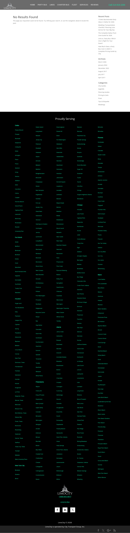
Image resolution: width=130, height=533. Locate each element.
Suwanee (79, 173)
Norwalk (38, 279)
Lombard (79, 386)
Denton (17, 176)
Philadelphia (40, 382)
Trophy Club (18, 288)
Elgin (78, 247)
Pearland (17, 316)
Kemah (17, 383)
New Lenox (80, 403)
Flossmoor (80, 315)
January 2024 (102, 65)
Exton (58, 135)
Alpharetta (59, 336)
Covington (59, 386)
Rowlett (17, 227)
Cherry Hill (39, 391)
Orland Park (80, 420)
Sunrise (100, 465)
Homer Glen (80, 348)
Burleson (17, 254)
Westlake (17, 292)
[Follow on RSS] (114, 530)
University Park (19, 231)
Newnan (79, 127)
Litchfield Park (102, 222)
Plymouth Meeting (61, 270)
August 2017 (102, 71)
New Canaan (39, 270)
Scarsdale (38, 329)
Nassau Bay (18, 417)
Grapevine (18, 142)
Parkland (100, 431)
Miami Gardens (102, 309)
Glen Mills (59, 148)
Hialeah (100, 300)
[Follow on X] (72, 509)
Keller (16, 151)
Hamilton (59, 161)
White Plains (39, 375)
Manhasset (39, 249)
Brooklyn (17, 470)
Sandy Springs (81, 144)
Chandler (100, 150)
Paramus (38, 287)
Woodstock (80, 198)
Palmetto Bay (101, 427)
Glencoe (79, 332)
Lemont (79, 369)
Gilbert (100, 146)
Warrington (59, 304)
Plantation (101, 439)
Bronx (16, 478)
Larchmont (39, 236)
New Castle (59, 236)
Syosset (38, 354)
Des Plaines (80, 294)
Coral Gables (101, 279)
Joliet (78, 235)
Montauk (38, 253)
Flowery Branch (60, 428)
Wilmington (39, 420)
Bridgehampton (40, 173)
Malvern (58, 198)
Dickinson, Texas (20, 362)
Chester (38, 462)
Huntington (39, 228)
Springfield (59, 283)
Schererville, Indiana (82, 450)
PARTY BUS (42, 5)
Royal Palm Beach (103, 448)
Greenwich (39, 215)
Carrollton (18, 189)
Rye (37, 321)
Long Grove (80, 391)
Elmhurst (79, 306)
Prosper (17, 134)
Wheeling (79, 479)
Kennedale (18, 280)
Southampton (39, 342)
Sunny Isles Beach (103, 460)
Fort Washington (61, 140)
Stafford (17, 442)
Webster (17, 455)
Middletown (59, 220)
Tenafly (38, 363)
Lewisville (18, 214)
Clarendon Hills (81, 281)
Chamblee (59, 378)
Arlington (17, 155)
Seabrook (18, 434)
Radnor (58, 274)
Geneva (79, 323)
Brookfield (80, 268)
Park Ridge (80, 428)
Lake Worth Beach (103, 397)
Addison (17, 180)
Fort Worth (18, 237)
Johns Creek (60, 332)
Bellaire (17, 345)
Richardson (18, 222)
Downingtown (60, 127)
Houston (18, 299)
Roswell (58, 340)
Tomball (17, 451)
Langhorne (59, 186)
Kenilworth (80, 357)
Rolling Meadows (82, 441)
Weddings (101, 105)
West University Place (21, 459)
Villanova (59, 291)
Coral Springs (101, 342)
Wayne (38, 386)
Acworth (58, 353)
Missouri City (18, 409)
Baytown (17, 341)
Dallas (17, 125)
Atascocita (18, 337)
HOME (32, 5)
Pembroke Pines (102, 317)
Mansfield (18, 267)
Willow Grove (60, 317)
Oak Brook (80, 407)
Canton (58, 374)
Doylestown (39, 399)
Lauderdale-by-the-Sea (104, 401)
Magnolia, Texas (19, 396)
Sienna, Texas (19, 438)
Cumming (59, 391)
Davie (99, 347)
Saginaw (17, 275)
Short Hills (39, 333)
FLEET (74, 5)
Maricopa (100, 226)
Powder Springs (81, 140)
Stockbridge (80, 161)
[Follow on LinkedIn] (65, 509)
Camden (38, 412)
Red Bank (38, 304)
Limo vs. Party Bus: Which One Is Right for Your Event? (107, 41)
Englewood (39, 194)
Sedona (100, 247)
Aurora (79, 230)
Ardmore (38, 433)
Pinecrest (100, 435)
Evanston (79, 310)
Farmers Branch (19, 201)
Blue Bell (38, 441)
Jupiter (100, 376)
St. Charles (80, 458)
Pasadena (18, 333)
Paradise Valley (102, 230)
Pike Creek (59, 266)
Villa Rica (79, 186)
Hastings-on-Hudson (41, 224)
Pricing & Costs (103, 95)
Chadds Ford (39, 454)
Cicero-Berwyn (81, 239)
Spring (17, 328)
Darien (38, 186)
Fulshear (17, 371)
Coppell (17, 197)
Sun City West (102, 251)
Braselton (59, 361)
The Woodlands (19, 307)
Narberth (58, 232)
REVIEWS (94, 5)
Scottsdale (101, 142)
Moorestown (60, 224)
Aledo (16, 242)
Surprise (100, 264)
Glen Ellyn (80, 327)
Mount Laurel (60, 228)
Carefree (100, 197)
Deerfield (79, 289)
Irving (16, 172)
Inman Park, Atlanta (62, 450)
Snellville (79, 156)
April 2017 (101, 78)
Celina (17, 193)
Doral (99, 359)
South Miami (101, 452)
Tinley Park (80, 243)
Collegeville (39, 466)
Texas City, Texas (20, 446)
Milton (58, 479)
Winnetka (100, 131)
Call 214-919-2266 (117, 5)
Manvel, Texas (19, 400)
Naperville (80, 222)
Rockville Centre (40, 312)
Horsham (59, 173)
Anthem (100, 176)
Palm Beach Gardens (104, 418)
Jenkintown (59, 177)
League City (18, 320)
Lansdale (59, 190)
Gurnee (79, 340)
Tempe (100, 167)
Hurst (16, 263)
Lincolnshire (80, 378)
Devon (37, 479)
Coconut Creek (102, 334)
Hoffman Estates (82, 344)
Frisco (16, 164)
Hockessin (59, 169)
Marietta (58, 348)
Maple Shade (60, 203)
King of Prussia (40, 395)
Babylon (38, 165)
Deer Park (18, 358)
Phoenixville (59, 262)
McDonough (59, 471)
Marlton (58, 207)
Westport (38, 371)
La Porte (17, 392)
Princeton (38, 300)
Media (58, 215)
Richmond (18, 425)
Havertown (59, 165)
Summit (38, 350)
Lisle (78, 382)
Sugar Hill (80, 169)
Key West (100, 393)
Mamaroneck (39, 245)
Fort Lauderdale (102, 283)
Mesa (99, 159)
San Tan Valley (102, 243)
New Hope (59, 241)
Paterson (38, 144)
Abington (38, 424)
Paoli (57, 258)
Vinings (79, 190)
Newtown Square (61, 245)
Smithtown (39, 338)
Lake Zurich (80, 365)
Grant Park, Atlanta (61, 437)
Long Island (39, 131)
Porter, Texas (18, 421)
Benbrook (18, 250)
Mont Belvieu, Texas (20, 413)
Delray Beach (101, 355)
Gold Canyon (101, 214)
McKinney (18, 218)
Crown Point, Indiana (83, 285)
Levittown (59, 194)
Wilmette (100, 127)
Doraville (58, 403)
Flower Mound (19, 130)
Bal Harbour (101, 321)
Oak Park (79, 412)
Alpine (37, 156)
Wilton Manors (102, 477)
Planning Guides (103, 92)
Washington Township (62, 308)
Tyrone (79, 182)
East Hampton (40, 190)
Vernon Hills (80, 466)
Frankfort (79, 319)
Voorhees (59, 295)
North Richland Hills (20, 271)
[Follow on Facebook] (57, 509)
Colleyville (18, 147)
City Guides (102, 86)
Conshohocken (40, 475)
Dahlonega (59, 395)
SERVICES (84, 5)
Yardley (58, 321)
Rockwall (17, 138)
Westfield (38, 367)
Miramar (100, 304)
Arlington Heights (82, 256)
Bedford (17, 246)
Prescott (100, 239)
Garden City (39, 207)
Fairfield (38, 198)
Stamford (38, 346)
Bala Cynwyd (39, 403)
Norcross (79, 131)
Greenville (59, 152)
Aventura (100, 296)
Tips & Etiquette (103, 101)
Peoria (99, 235)
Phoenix (100, 137)
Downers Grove (81, 298)
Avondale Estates (61, 357)
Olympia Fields (81, 416)
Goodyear (100, 218)
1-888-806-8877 (65, 497)
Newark (38, 135)
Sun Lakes (101, 260)
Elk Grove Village (82, 302)
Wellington (101, 469)
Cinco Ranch (18, 350)
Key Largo (100, 389)
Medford (58, 211)
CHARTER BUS (63, 5)
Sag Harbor (39, 325)
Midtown (58, 475)
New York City (19, 465)
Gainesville (59, 433)
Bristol (37, 445)
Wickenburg (101, 268)
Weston (100, 292)
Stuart (99, 456)
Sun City (100, 256)
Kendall (100, 380)
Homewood (80, 353)
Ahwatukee (101, 171)
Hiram (58, 441)
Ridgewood (39, 308)
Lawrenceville (60, 462)
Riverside (79, 437)
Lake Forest (80, 214)
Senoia (79, 148)
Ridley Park (59, 279)
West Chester (60, 312)
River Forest (80, 433)
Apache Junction (102, 180)
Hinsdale (79, 209)
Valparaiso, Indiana (82, 462)
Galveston (18, 375)
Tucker (79, 177)
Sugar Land (18, 303)
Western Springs (81, 471)
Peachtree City (81, 135)
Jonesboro (59, 454)
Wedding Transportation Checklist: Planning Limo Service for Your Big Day (106, 27)
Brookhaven (59, 365)
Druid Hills (59, 412)
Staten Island (39, 127)
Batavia (79, 264)
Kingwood (18, 387)
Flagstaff (100, 205)
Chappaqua (39, 182)
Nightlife (101, 89)
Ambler (38, 428)
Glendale (100, 163)
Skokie (79, 454)
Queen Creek (101, 155)
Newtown (59, 249)
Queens (17, 474)
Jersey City (39, 140)
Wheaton (79, 475)
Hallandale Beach (103, 363)
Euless (17, 259)
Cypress (17, 324)
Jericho (38, 232)
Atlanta (58, 327)
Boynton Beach (102, 326)
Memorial (17, 404)
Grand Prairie (18, 206)
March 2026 (102, 62)
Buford (58, 369)
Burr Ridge (80, 277)
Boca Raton (101, 288)
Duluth (58, 416)
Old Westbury (39, 283)
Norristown (59, 253)
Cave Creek (101, 201)
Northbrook (80, 226)
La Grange (80, 361)
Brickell (100, 330)
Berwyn (38, 437)
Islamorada (101, 372)
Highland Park (19, 210)
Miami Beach (101, 410)
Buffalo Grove (81, 273)
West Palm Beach (103, 473)
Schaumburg (80, 445)
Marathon (100, 406)
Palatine (79, 424)
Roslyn (38, 317)
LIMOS (52, 5)
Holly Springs (60, 445)
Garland (17, 168)
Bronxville (38, 177)
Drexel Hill (59, 131)
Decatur (58, 399)
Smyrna (79, 152)
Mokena (79, 395)
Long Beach (39, 241)
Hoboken (38, 152)
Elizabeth (38, 148)
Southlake (18, 284)
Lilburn (58, 466)
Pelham (38, 291)
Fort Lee (38, 203)
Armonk (38, 161)
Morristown (39, 262)
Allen (16, 185)
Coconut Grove (102, 338)
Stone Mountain (81, 165)
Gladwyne (59, 144)
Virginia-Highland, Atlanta (84, 194)
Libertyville (80, 374)
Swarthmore (59, 287)
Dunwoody (59, 420)
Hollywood (101, 313)
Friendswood (18, 366)
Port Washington (40, 295)
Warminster (59, 300)
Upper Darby (39, 407)
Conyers (58, 382)
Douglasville (59, 407)
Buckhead (59, 344)
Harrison (38, 220)
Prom (100, 98)
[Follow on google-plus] (108, 530)
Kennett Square (60, 182)
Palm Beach (101, 422)
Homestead (101, 368)
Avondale (100, 188)
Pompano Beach (102, 443)
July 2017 (101, 74)
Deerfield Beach (102, 351)
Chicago (80, 205)
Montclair (38, 258)
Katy (16, 312)
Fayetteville (59, 424)
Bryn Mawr (39, 450)
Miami (100, 275)
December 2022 (103, 68)
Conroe (17, 354)
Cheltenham (39, 458)
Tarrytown (38, 359)
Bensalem (38, 416)
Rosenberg (18, 430)
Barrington (80, 260)
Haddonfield (59, 156)
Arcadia (100, 184)
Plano (16, 159)
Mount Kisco (39, 266)
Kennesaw (59, 458)
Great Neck (39, 211)
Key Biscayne (101, 384)
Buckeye (100, 193)
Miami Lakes (101, 414)
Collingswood (39, 471)
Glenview (79, 336)
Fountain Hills (102, 209)
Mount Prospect (81, 399)
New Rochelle (40, 274)
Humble (17, 379)
